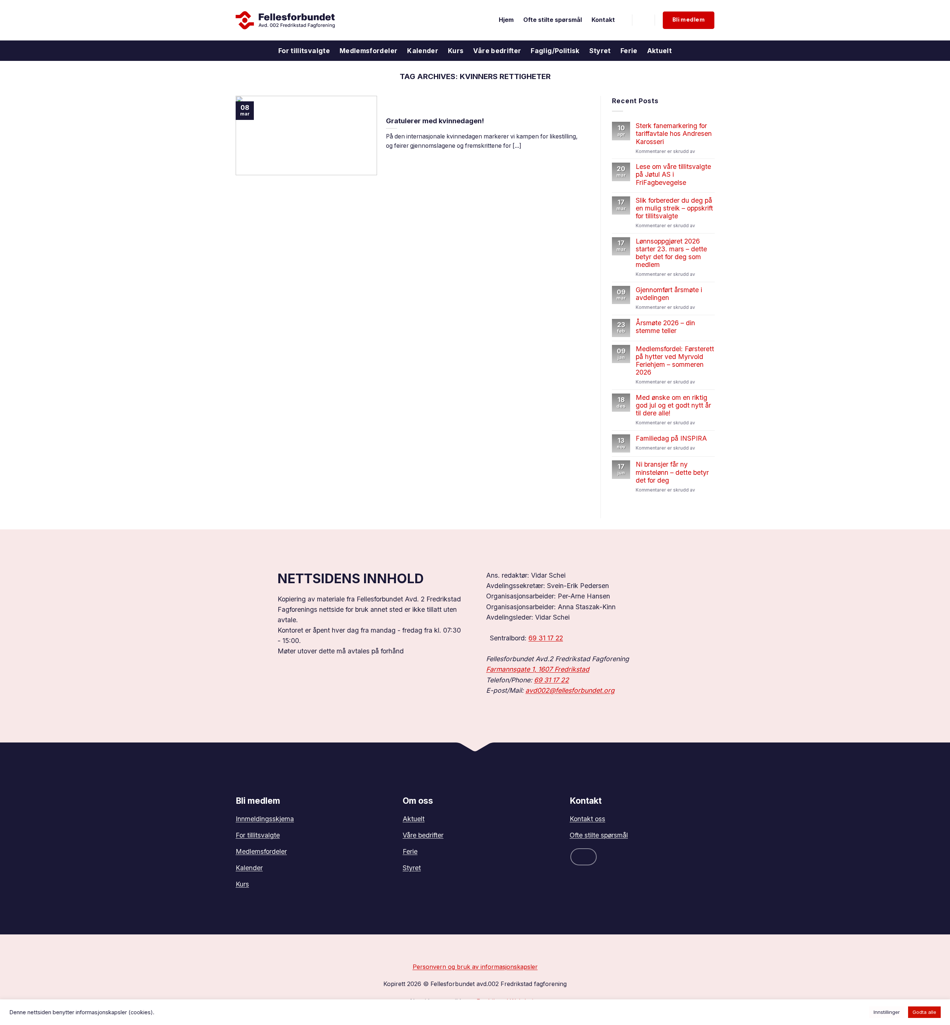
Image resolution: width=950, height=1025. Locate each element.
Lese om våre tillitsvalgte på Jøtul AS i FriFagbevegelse (673, 174)
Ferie (629, 51)
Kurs (455, 51)
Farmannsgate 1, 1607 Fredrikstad (537, 669)
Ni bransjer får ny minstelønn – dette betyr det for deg (672, 472)
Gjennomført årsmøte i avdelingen (669, 293)
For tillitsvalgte (304, 51)
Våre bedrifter (497, 51)
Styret (600, 51)
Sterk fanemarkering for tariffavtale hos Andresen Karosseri (674, 134)
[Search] (643, 20)
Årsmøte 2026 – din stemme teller (665, 326)
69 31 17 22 (545, 638)
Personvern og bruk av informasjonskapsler (475, 966)
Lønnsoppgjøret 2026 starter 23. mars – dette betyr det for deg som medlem (671, 252)
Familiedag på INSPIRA (671, 439)
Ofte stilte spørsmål (552, 19)
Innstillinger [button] (887, 1012)
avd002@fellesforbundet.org (570, 690)
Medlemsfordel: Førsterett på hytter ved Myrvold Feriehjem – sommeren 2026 (675, 360)
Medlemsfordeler (368, 51)
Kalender (422, 51)
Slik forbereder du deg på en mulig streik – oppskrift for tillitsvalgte (674, 208)
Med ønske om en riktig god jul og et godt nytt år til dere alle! (673, 405)
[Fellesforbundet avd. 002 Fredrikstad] (285, 20)
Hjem (506, 19)
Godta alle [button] (924, 1012)
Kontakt (603, 19)
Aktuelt (659, 51)
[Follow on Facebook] (583, 856)
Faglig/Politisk (555, 51)
